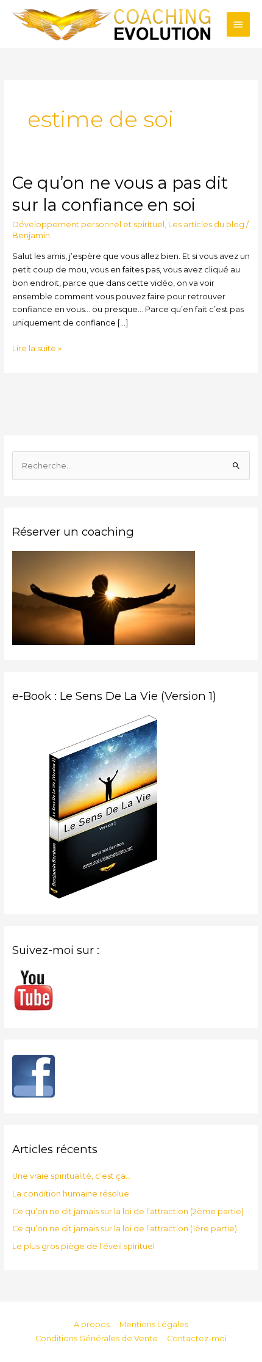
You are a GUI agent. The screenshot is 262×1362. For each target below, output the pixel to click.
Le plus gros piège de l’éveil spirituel (83, 1246)
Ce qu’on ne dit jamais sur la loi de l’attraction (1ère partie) (124, 1228)
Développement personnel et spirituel (88, 224)
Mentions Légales (153, 1324)
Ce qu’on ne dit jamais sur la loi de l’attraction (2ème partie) (128, 1211)
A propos (92, 1324)
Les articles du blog (206, 224)
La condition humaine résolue (70, 1193)
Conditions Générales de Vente (96, 1338)
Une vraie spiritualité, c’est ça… (71, 1176)
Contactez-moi (197, 1338)
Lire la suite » (37, 347)
